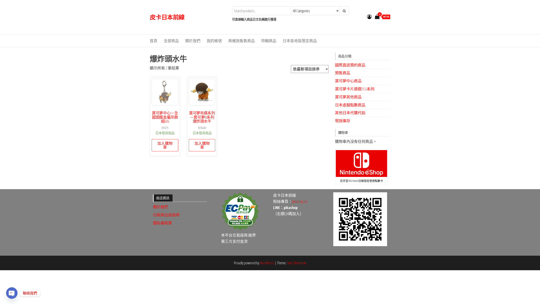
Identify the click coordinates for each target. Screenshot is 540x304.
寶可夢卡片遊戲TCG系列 (354, 88)
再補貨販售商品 (241, 40)
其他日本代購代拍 (350, 112)
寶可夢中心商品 (348, 80)
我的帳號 (214, 40)
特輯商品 (268, 40)
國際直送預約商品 (350, 65)
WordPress (267, 262)
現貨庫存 (342, 120)
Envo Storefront (296, 262)
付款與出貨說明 (166, 214)
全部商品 (171, 40)
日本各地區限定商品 (300, 40)
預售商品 (342, 72)
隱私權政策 (162, 222)
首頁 (153, 40)
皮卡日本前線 (167, 17)
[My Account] (369, 16)
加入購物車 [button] (165, 145)
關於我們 (192, 40)
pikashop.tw (299, 201)
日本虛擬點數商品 (350, 104)
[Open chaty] (12, 293)
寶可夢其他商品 (348, 96)
